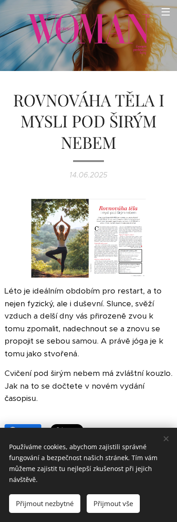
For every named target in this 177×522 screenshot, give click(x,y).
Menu (166, 11)
